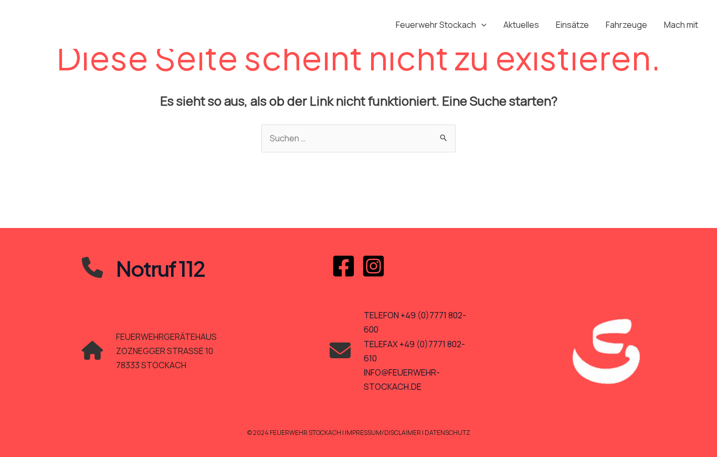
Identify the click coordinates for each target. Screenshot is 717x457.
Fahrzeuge (626, 24)
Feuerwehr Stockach (436, 24)
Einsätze (572, 24)
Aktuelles (521, 24)
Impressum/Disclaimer (383, 432)
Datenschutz (447, 432)
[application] (481, 24)
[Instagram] (373, 266)
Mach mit (681, 24)
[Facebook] (343, 266)
